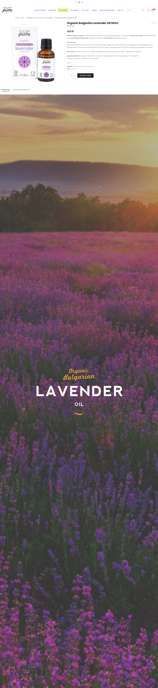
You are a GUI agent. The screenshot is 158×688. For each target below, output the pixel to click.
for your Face (63, 10)
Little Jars (120, 10)
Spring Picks (52, 10)
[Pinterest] (79, 2)
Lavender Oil (73, 69)
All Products (76, 66)
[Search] (142, 10)
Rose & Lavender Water (107, 10)
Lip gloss (94, 10)
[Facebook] (76, 2)
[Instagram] (82, 2)
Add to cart (86, 75)
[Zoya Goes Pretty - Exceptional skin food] (7, 10)
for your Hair (85, 10)
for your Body (74, 10)
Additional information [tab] (21, 90)
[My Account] (148, 10)
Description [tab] (6, 90)
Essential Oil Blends (40, 10)
